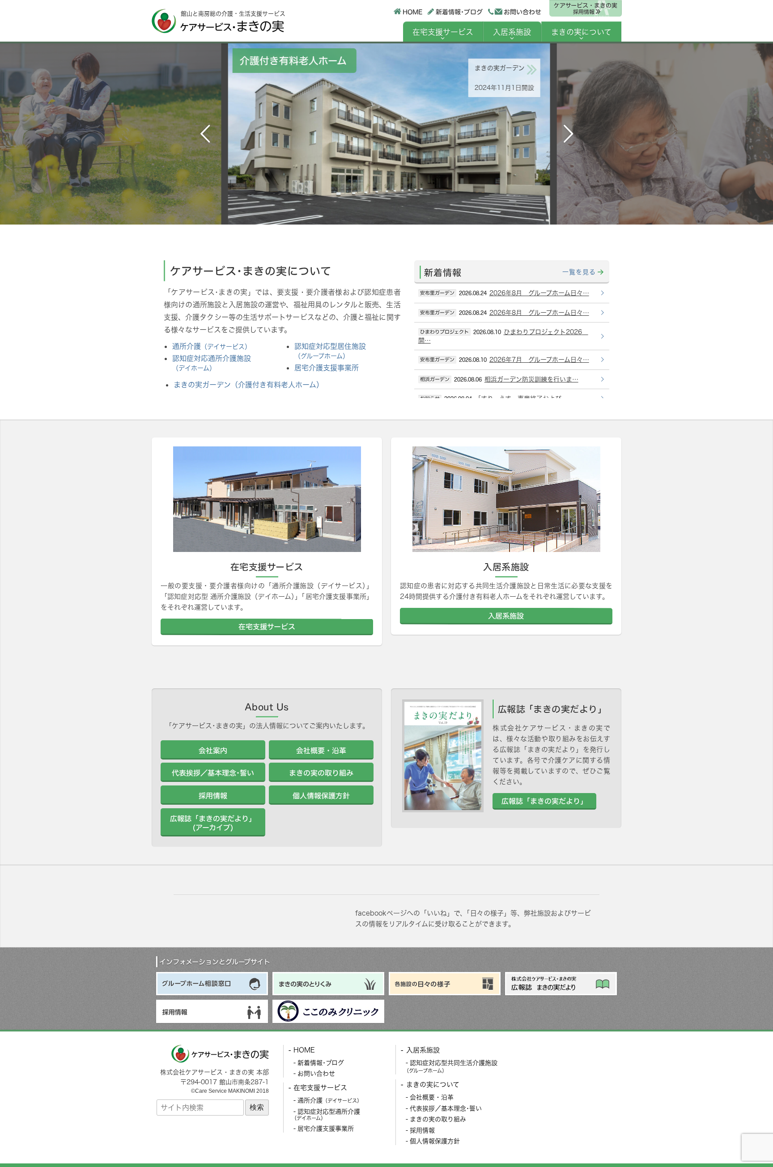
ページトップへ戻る (745, 1139)
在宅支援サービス (442, 32)
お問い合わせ (522, 12)
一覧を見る (579, 272)
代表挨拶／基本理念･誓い (446, 1108)
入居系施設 (512, 32)
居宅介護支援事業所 (326, 367)
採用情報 (422, 1130)
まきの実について (581, 32)
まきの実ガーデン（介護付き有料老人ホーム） (248, 384)
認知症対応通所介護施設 (211, 363)
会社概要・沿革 (432, 1097)
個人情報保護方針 (435, 1141)
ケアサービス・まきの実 (585, 8)
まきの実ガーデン (497, 68)
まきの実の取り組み (438, 1119)
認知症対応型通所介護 (326, 1115)
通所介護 (211, 346)
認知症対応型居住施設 (330, 351)
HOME (412, 11)
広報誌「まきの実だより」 (544, 801)
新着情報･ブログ (458, 11)
